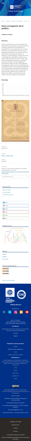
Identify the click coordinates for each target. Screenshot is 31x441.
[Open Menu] (3, 3)
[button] (15, 202)
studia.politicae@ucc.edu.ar (20, 412)
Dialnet (15, 346)
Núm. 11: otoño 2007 (17, 21)
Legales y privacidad (15, 421)
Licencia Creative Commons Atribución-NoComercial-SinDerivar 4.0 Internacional (15, 391)
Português (5, 259)
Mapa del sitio (15, 425)
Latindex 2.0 (15, 376)
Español (4, 256)
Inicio (3, 21)
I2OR (15, 352)
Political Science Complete (15, 355)
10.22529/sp (17, 320)
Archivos (8, 21)
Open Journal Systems (8, 280)
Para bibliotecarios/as (7, 194)
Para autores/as (6, 192)
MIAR (15, 378)
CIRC (15, 367)
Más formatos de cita (8, 176)
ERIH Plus (15, 373)
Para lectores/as (6, 189)
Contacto (15, 431)
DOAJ (15, 370)
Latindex (15, 333)
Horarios (15, 428)
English (4, 254)
